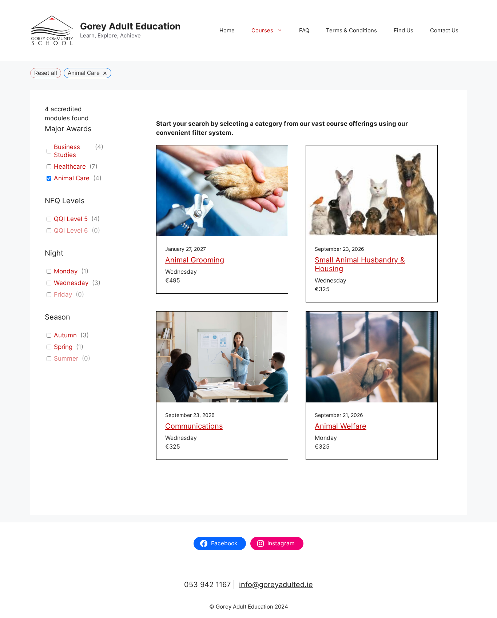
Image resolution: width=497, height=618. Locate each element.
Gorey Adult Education (130, 26)
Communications (194, 426)
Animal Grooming (194, 260)
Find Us (403, 30)
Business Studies (67, 150)
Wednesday (71, 282)
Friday (63, 294)
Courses (262, 30)
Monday (65, 271)
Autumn (65, 335)
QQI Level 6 (71, 230)
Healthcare (70, 166)
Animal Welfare (340, 426)
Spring (63, 346)
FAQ (304, 30)
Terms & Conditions (351, 30)
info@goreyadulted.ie (276, 584)
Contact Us (444, 30)
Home (227, 30)
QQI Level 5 (71, 218)
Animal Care (72, 178)
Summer (66, 358)
